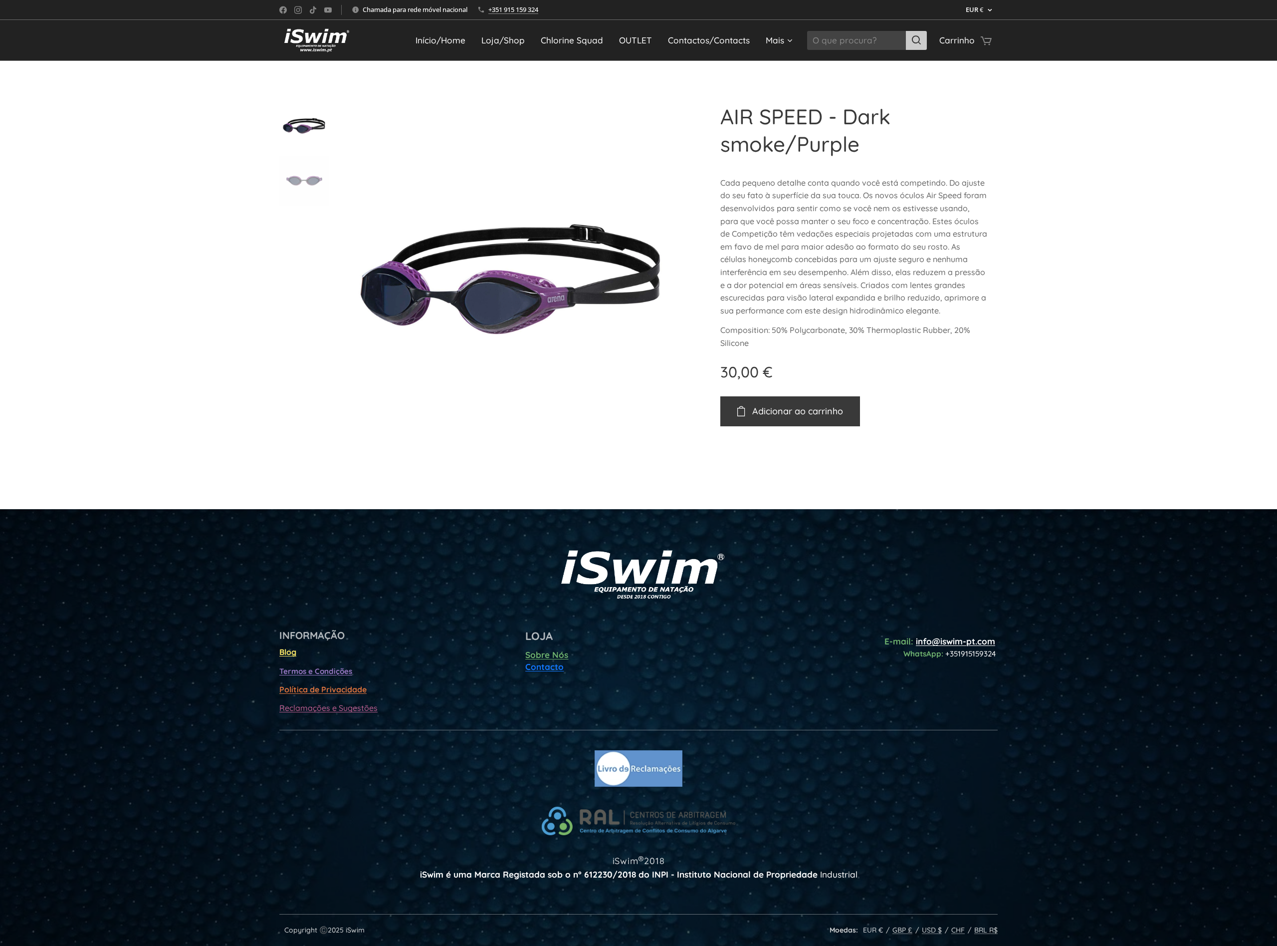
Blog (287, 652)
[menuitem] (443, 40)
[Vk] (328, 9)
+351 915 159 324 (513, 9)
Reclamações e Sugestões (328, 708)
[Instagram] (298, 9)
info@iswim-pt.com (955, 641)
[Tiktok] (313, 9)
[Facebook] (283, 9)
